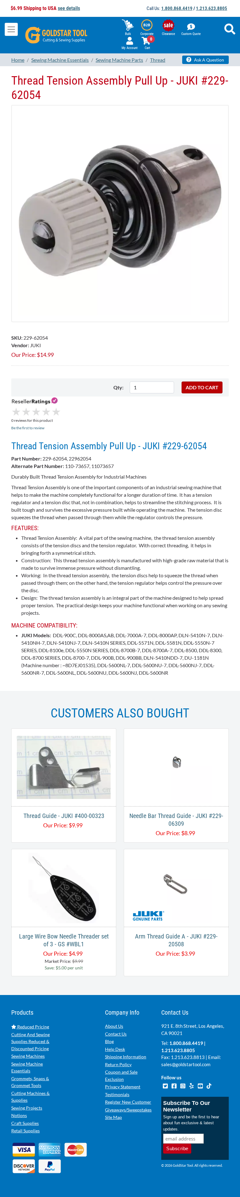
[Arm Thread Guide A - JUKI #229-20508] (176, 887)
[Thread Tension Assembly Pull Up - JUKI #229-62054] (120, 213)
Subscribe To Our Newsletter (186, 1106)
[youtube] (200, 1085)
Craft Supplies (25, 1123)
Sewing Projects (26, 1108)
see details (69, 8)
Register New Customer (128, 1102)
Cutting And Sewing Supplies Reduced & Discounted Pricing (30, 1041)
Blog (109, 1041)
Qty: (118, 387)
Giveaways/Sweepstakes (128, 1109)
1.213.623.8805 (211, 8)
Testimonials (117, 1094)
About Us (114, 1026)
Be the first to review (27, 428)
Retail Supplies (25, 1130)
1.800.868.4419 (176, 8)
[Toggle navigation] (11, 29)
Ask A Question (208, 59)
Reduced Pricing (32, 1026)
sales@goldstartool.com (185, 1064)
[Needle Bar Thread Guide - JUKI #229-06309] (176, 767)
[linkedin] (192, 1085)
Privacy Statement (122, 1086)
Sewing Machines (28, 1056)
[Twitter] (165, 1085)
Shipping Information (125, 1056)
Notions (19, 1115)
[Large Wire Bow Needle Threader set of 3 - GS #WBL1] (63, 887)
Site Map (113, 1117)
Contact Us (116, 1034)
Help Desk (115, 1049)
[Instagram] (183, 1085)
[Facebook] (174, 1085)
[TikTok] (209, 1085)
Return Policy (118, 1064)
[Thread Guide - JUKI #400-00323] (64, 767)
